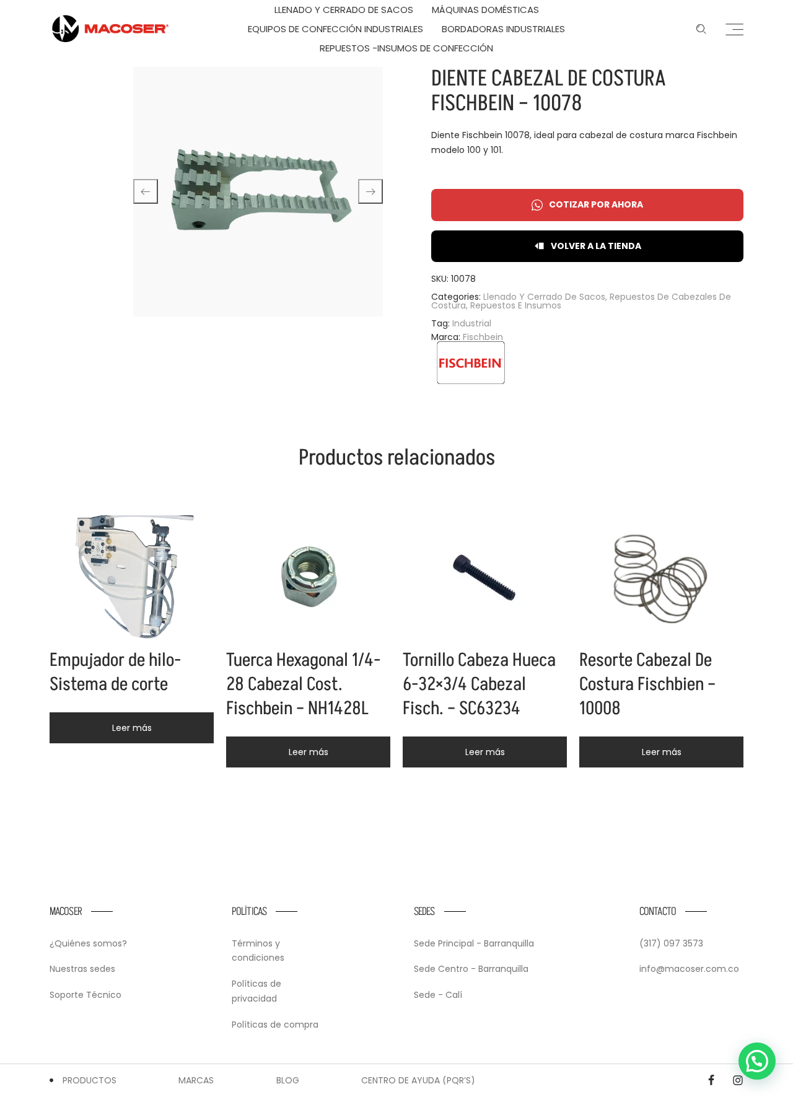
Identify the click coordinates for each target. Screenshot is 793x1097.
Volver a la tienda (596, 246)
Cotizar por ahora (596, 204)
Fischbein (483, 337)
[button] (757, 1061)
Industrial (471, 323)
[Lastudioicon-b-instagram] (737, 1080)
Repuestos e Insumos (515, 305)
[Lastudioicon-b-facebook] (711, 1080)
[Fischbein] (470, 362)
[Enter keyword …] (701, 29)
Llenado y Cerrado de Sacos (544, 297)
